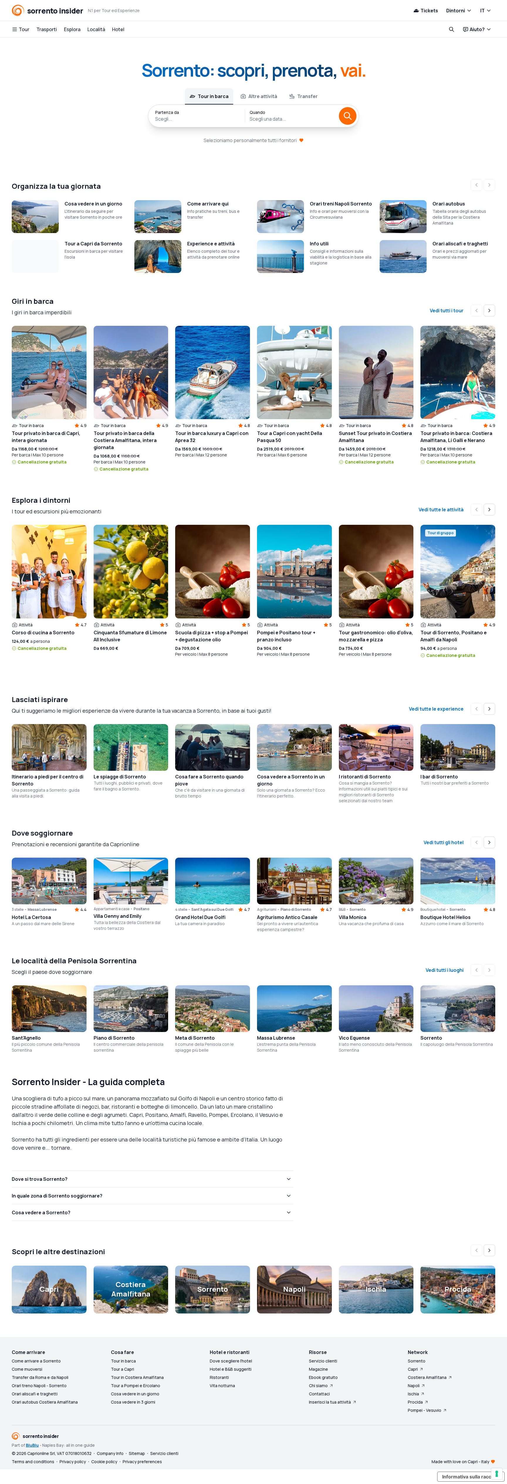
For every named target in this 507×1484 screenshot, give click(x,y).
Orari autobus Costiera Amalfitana (45, 1402)
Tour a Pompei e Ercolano (135, 1385)
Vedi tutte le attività (441, 509)
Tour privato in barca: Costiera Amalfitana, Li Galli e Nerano (456, 436)
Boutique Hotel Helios (445, 917)
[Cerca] (347, 116)
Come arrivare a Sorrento (36, 1361)
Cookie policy (104, 1461)
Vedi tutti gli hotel (444, 842)
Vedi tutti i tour (447, 310)
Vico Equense (354, 1038)
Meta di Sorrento (195, 1038)
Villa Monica (352, 917)
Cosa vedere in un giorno (93, 203)
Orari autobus (448, 203)
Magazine (318, 1369)
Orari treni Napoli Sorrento (341, 203)
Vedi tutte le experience (436, 709)
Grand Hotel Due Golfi (200, 917)
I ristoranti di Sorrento (365, 776)
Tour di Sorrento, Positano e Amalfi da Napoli (453, 636)
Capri (413, 1369)
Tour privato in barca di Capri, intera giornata (46, 436)
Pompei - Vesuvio (424, 1410)
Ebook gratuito (323, 1377)
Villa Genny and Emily (117, 916)
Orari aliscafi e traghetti (460, 243)
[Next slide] (489, 310)
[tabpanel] (253, 115)
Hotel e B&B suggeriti (230, 1369)
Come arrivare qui (208, 203)
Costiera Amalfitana (427, 1377)
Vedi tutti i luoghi (445, 970)
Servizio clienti (323, 1361)
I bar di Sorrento (439, 776)
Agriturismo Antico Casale (287, 917)
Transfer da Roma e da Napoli (40, 1377)
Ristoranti (219, 1377)
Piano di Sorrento (114, 1038)
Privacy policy (73, 1461)
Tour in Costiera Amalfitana (137, 1377)
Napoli (414, 1385)
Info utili (319, 243)
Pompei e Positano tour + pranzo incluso (286, 636)
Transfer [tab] (307, 96)
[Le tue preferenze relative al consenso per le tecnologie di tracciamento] (496, 1473)
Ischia (413, 1394)
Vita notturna (222, 1385)
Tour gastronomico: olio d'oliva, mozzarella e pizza (376, 636)
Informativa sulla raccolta (471, 1477)
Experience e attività (211, 243)
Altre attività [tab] (263, 96)
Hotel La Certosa (31, 917)
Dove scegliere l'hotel (231, 1361)
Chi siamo (318, 1385)
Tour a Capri (122, 1369)
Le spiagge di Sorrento (120, 776)
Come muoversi (27, 1369)
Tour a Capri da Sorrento (93, 243)
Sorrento (431, 1038)
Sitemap (137, 1453)
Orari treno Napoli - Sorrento (39, 1385)
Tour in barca (123, 1361)
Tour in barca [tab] (213, 96)
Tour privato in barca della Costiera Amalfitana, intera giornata (125, 440)
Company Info (110, 1453)
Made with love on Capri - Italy (460, 1461)
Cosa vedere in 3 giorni (133, 1402)
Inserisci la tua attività (330, 1402)
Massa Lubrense (276, 1038)
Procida (415, 1402)
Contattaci (319, 1394)
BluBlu (32, 1445)
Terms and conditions (33, 1461)
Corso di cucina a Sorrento (43, 632)
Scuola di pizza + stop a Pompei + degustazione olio (211, 636)
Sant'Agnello (26, 1038)
